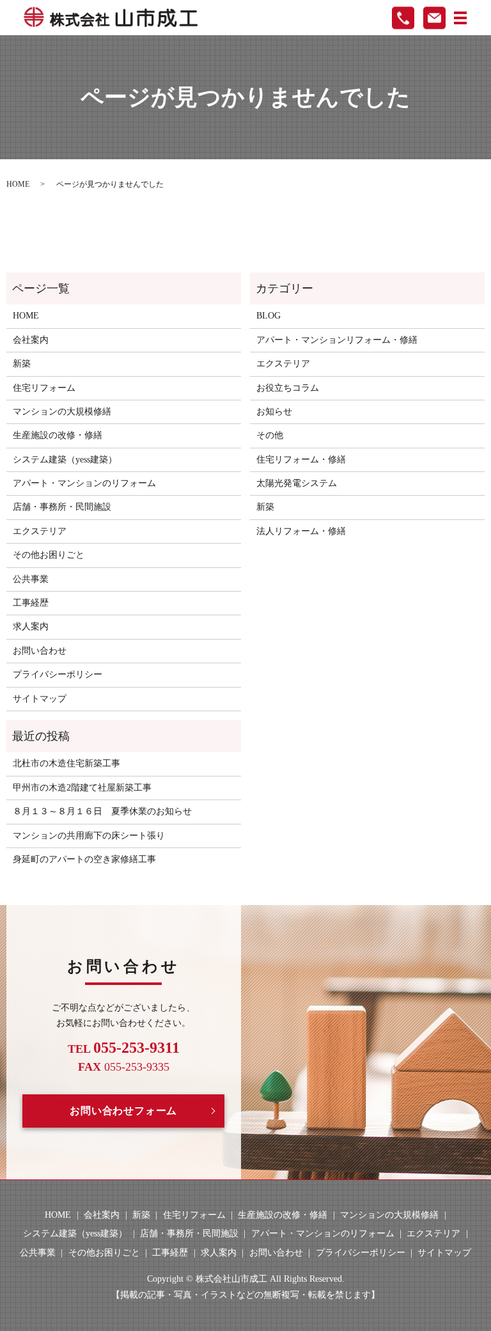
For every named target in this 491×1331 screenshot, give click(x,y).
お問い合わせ (39, 651)
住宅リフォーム (44, 388)
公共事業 (31, 579)
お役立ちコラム (287, 388)
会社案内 (31, 340)
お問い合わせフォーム (123, 1110)
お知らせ (274, 411)
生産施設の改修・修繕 (57, 435)
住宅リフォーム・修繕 (301, 459)
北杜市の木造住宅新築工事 (66, 763)
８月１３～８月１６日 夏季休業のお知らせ (102, 811)
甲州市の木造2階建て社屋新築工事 (82, 787)
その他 (269, 435)
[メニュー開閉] (460, 18)
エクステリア (39, 531)
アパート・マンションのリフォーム (84, 483)
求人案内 (31, 626)
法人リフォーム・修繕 (301, 531)
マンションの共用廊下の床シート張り (89, 835)
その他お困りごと (48, 555)
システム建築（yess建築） (65, 459)
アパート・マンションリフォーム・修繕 (336, 340)
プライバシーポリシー (57, 674)
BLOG (268, 315)
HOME (17, 184)
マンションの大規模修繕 (62, 411)
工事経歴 (31, 603)
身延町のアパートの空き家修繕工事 (84, 859)
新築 (22, 363)
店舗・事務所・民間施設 (62, 507)
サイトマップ (39, 699)
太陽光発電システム (296, 483)
